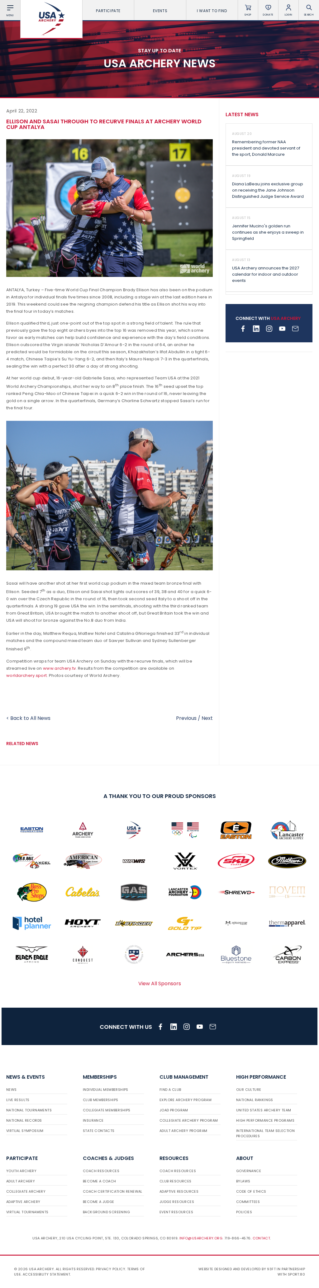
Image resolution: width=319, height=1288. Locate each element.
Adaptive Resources (179, 1191)
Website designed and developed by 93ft (237, 1269)
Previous (186, 718)
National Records (24, 1120)
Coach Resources (101, 1170)
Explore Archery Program (186, 1099)
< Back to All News (28, 718)
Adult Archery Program (183, 1130)
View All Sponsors (159, 983)
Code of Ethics (251, 1191)
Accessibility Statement (46, 1274)
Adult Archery (20, 1181)
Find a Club (170, 1089)
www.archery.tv (59, 668)
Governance (248, 1170)
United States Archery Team (263, 1110)
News (11, 1089)
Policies (244, 1212)
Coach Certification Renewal (112, 1191)
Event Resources (176, 1212)
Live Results (18, 1099)
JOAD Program (174, 1110)
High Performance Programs (265, 1120)
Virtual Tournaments (27, 1212)
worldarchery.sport (26, 675)
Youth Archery (21, 1170)
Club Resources (176, 1181)
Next (207, 718)
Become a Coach (99, 1181)
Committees (248, 1201)
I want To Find (212, 10)
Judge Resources (177, 1201)
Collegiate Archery (25, 1191)
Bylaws (243, 1181)
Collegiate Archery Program (189, 1120)
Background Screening (106, 1212)
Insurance (93, 1120)
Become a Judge (98, 1201)
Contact (261, 1238)
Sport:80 (296, 1274)
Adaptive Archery (23, 1201)
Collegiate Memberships (107, 1110)
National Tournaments (29, 1110)
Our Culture (248, 1089)
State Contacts (99, 1130)
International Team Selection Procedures (265, 1133)
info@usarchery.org (200, 1238)
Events (160, 10)
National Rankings (254, 1099)
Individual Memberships (105, 1089)
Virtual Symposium (25, 1130)
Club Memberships (100, 1099)
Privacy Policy (110, 1269)
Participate (108, 10)
